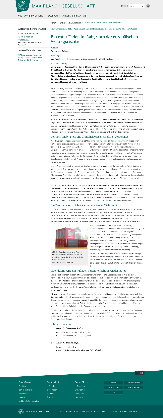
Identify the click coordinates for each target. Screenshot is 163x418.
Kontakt (113, 383)
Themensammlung (133, 387)
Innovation (80, 16)
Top (141, 373)
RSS (113, 392)
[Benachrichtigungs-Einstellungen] (148, 6)
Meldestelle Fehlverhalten (29, 401)
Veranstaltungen (113, 387)
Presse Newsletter (134, 383)
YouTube (80, 394)
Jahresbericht (24, 394)
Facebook (81, 386)
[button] (86, 247)
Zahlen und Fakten (26, 390)
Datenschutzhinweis (84, 412)
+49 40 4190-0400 (26, 37)
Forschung (37, 16)
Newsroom (52, 16)
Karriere (66, 16)
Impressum (70, 412)
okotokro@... (24, 39)
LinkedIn (52, 394)
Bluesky (52, 386)
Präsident (22, 386)
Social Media (53, 382)
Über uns (23, 16)
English (124, 6)
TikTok (51, 397)
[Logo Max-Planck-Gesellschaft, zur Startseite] (55, 8)
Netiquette (79, 397)
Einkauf (22, 397)
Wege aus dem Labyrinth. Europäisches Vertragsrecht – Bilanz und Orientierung (31, 57)
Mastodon (53, 390)
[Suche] (142, 6)
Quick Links (25, 382)
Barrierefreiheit (99, 412)
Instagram (81, 390)
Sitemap (61, 412)
